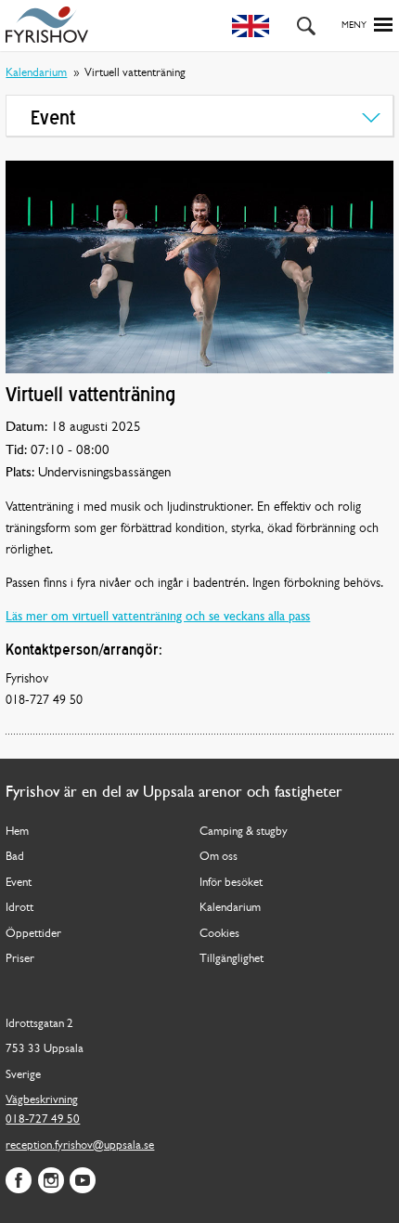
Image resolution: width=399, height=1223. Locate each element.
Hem (17, 832)
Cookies (219, 934)
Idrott (19, 908)
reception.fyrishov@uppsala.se (80, 1145)
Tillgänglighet (232, 959)
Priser (20, 959)
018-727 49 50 (43, 1119)
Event (19, 883)
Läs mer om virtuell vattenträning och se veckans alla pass (158, 617)
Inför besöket (231, 883)
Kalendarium (36, 73)
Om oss (219, 857)
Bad (15, 857)
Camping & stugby (244, 832)
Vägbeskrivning (42, 1100)
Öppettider (33, 934)
